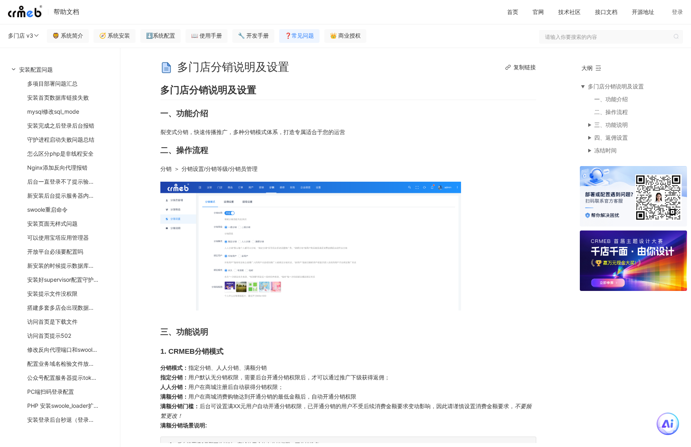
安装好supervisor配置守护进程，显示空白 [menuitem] (72, 279)
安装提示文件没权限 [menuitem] (52, 293)
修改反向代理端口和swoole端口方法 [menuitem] (72, 349)
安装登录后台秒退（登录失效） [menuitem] (66, 419)
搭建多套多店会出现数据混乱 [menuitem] (63, 307)
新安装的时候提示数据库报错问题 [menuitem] (69, 265)
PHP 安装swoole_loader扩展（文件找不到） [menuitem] (72, 405)
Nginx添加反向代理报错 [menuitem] (57, 167)
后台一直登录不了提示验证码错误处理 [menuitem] (72, 181)
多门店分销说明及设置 (616, 86)
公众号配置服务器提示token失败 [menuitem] (68, 377)
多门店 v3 (20, 35)
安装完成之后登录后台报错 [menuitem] (60, 125)
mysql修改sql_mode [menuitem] (53, 111)
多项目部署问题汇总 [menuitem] (52, 83)
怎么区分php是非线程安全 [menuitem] (60, 153)
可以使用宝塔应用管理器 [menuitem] (58, 237)
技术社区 (569, 11)
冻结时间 (605, 150)
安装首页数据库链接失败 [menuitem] (58, 97)
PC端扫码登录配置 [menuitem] (50, 391)
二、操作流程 (611, 111)
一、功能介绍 (611, 99)
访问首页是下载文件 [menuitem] (52, 321)
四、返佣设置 (611, 137)
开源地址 (643, 11)
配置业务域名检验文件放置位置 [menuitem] (66, 363)
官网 (538, 11)
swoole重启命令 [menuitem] (47, 209)
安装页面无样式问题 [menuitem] (52, 223)
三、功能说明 (611, 124)
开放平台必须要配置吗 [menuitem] (55, 251)
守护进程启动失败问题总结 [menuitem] (60, 139)
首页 (512, 11)
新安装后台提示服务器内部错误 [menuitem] (66, 195)
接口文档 (606, 11)
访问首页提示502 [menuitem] (49, 335)
